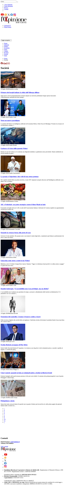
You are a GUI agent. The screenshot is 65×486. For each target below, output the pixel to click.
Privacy (6, 7)
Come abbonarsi (8, 6)
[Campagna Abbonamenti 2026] (1, 428)
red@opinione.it (15, 442)
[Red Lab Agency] (1, 430)
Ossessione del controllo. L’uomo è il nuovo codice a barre (21, 317)
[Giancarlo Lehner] (1, 434)
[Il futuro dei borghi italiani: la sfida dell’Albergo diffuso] (13, 87)
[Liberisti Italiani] (1, 431)
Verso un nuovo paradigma (10, 120)
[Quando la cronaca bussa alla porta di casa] (13, 227)
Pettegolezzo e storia (7, 401)
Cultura (6, 51)
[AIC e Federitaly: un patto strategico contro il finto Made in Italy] (13, 199)
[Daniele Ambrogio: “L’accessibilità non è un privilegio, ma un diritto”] (13, 284)
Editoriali (6, 45)
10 (4, 419)
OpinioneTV (7, 25)
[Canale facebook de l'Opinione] (11, 15)
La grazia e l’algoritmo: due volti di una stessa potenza (20, 176)
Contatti (6, 9)
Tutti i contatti (4, 446)
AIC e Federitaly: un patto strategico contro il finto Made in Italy (23, 204)
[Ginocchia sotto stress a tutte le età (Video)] (13, 256)
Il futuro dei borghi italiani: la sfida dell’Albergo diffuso (20, 92)
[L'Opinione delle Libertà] (14, 22)
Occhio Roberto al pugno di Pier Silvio (14, 345)
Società (6, 54)
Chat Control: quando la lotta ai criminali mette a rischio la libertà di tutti (26, 373)
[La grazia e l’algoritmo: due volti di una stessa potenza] (13, 171)
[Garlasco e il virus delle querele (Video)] (13, 143)
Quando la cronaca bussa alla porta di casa (16, 233)
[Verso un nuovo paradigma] (13, 115)
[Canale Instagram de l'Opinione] (14, 15)
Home (5, 43)
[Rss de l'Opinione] (5, 15)
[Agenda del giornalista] (8, 38)
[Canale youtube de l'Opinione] (2, 15)
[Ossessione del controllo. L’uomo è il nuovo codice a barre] (13, 312)
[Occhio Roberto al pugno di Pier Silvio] (13, 340)
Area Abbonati (8, 4)
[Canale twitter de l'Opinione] (8, 15)
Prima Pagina (7, 27)
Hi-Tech (6, 52)
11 (4, 421)
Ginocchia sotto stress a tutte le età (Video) (15, 261)
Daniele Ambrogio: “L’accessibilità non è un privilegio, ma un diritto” (25, 289)
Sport (5, 55)
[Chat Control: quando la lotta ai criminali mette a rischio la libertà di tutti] (13, 368)
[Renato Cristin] (1, 433)
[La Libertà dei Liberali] (1, 427)
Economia (6, 48)
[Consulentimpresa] (1, 425)
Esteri (5, 49)
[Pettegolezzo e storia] (13, 396)
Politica (6, 46)
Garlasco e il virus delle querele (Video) (14, 148)
